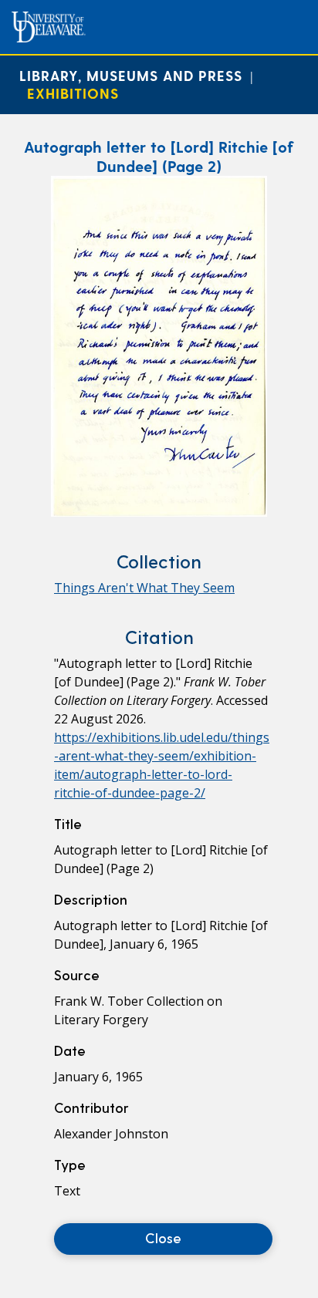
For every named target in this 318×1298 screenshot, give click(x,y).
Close (163, 1237)
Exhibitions (73, 93)
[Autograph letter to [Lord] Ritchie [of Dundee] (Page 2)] (159, 512)
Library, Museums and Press (130, 75)
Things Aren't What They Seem (144, 587)
